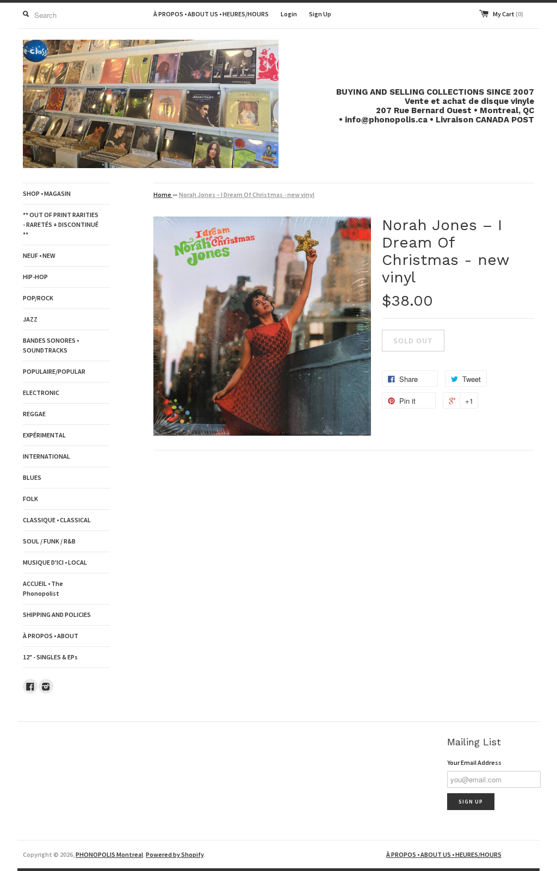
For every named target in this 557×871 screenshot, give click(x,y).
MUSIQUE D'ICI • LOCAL (55, 562)
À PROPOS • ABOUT (50, 636)
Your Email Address (474, 762)
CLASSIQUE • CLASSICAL (57, 520)
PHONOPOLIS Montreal (109, 854)
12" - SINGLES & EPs (50, 657)
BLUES (32, 477)
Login (289, 14)
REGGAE (34, 414)
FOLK (30, 499)
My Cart (508, 14)
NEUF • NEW (39, 255)
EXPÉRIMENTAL (44, 435)
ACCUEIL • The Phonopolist (43, 588)
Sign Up (320, 14)
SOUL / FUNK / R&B (49, 541)
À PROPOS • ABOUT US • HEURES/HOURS (211, 14)
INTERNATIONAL (46, 456)
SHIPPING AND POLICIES (57, 614)
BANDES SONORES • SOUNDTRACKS (51, 345)
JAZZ (30, 319)
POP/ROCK (38, 298)
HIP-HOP (35, 277)
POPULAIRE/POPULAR (54, 371)
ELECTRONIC (41, 392)
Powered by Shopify (174, 854)
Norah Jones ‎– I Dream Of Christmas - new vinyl (246, 194)
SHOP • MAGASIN (47, 193)
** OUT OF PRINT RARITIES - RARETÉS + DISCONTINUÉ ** (60, 224)
